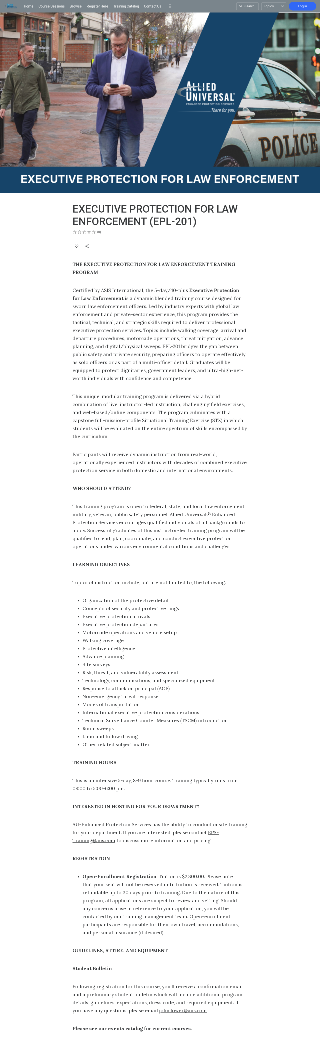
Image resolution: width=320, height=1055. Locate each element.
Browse (76, 6)
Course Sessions (51, 6)
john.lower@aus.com (183, 1010)
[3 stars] (84, 232)
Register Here (97, 6)
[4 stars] (89, 232)
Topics (269, 6)
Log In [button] (302, 6)
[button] (170, 6)
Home (29, 6)
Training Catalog (126, 6)
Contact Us (152, 6)
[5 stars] (94, 232)
